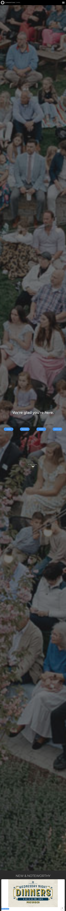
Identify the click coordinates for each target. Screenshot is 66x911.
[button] (63, 3)
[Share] (62, 908)
